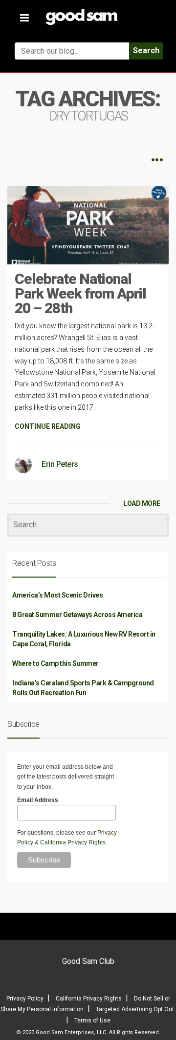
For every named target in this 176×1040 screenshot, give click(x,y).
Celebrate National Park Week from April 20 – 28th (80, 293)
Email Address (37, 800)
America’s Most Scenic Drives (57, 595)
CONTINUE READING (48, 426)
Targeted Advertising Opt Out (135, 1009)
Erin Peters (60, 464)
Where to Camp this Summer (55, 663)
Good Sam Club (88, 961)
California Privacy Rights (73, 842)
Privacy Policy (25, 998)
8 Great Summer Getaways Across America (77, 615)
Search (146, 50)
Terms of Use (92, 1020)
